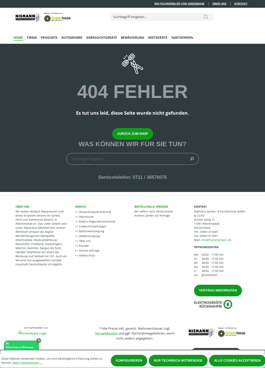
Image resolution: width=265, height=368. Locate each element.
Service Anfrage (88, 250)
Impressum (86, 216)
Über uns (219, 3)
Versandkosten (106, 333)
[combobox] (154, 17)
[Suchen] (206, 17)
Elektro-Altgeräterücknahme (96, 221)
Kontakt (241, 3)
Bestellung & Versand (151, 206)
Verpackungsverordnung (94, 212)
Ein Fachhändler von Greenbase (179, 3)
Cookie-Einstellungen (92, 226)
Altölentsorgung (89, 236)
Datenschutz (86, 255)
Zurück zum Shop (132, 133)
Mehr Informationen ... (27, 363)
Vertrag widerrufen (218, 290)
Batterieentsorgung (91, 231)
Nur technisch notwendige (178, 360)
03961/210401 (209, 232)
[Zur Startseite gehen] (43, 16)
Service (80, 206)
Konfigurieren (129, 360)
